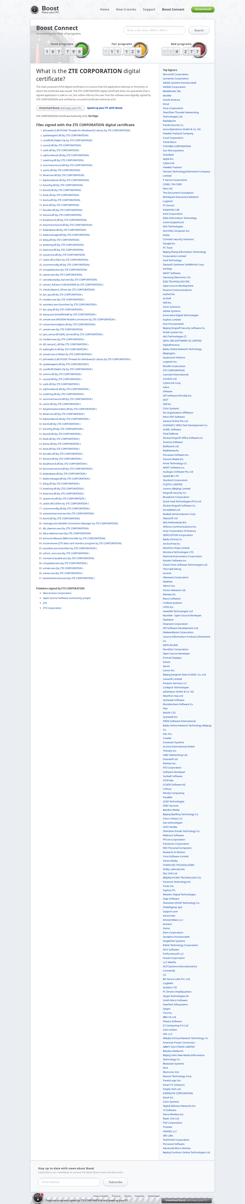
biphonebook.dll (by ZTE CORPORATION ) (66, 419)
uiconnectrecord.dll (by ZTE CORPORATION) (67, 165)
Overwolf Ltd (170, 759)
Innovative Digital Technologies (180, 315)
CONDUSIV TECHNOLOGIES (178, 865)
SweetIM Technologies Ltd (178, 611)
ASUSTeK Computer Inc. (176, 230)
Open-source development (178, 285)
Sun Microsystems (173, 150)
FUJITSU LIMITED (172, 484)
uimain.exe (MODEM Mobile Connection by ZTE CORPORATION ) (79, 319)
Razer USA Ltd (171, 1118)
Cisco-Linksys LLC (173, 818)
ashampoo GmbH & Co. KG (178, 691)
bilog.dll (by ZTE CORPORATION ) (61, 483)
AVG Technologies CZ (174, 336)
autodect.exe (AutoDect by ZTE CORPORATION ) (70, 304)
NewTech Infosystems (175, 1004)
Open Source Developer (176, 653)
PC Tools (167, 247)
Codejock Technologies (176, 687)
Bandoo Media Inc (173, 1051)
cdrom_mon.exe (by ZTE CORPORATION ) (66, 553)
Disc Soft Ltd (170, 873)
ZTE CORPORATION (174, 370)
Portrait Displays (172, 657)
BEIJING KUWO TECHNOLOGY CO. (182, 877)
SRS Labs (168, 1135)
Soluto (166, 662)
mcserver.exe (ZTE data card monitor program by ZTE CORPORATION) (82, 543)
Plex (165, 708)
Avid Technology (172, 260)
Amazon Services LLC (175, 683)
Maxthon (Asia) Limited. (176, 548)
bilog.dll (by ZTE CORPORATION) (61, 239)
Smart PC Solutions (174, 1085)
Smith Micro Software (175, 1000)
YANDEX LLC (170, 1131)
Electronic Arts (171, 1072)
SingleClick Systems (174, 941)
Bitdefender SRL (172, 91)
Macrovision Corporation (57, 593)
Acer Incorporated (173, 323)
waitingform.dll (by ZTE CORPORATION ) (65, 349)
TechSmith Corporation (176, 1139)
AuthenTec (169, 294)
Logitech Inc (170, 361)
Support (149, 9)
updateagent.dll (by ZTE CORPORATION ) (66, 364)
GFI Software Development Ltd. (180, 628)
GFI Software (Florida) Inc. (177, 395)
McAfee (167, 95)
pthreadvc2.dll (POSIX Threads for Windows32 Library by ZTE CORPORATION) (86, 130)
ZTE (45, 603)
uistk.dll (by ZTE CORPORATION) (61, 150)
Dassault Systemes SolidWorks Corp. (183, 264)
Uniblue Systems (172, 602)
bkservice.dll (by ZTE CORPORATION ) (64, 414)
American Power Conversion (179, 1042)
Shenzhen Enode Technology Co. (181, 831)
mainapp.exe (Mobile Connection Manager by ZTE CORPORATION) (80, 523)
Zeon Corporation (173, 932)
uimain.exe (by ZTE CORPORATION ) (63, 568)
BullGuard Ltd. (171, 446)
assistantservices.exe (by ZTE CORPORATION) (68, 513)
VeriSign (167, 268)
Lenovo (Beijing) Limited (176, 488)
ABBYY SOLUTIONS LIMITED (179, 1046)
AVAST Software (171, 273)
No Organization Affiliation (178, 412)
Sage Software (171, 898)
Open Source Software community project (67, 598)
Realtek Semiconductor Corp (179, 514)
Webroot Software (173, 835)
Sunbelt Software (172, 776)
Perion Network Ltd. (174, 590)
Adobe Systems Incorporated (179, 82)
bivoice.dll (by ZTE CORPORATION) (62, 215)
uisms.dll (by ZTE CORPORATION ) (62, 404)
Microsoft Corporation (175, 74)
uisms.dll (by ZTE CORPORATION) (61, 170)
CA (164, 974)
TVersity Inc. (170, 750)
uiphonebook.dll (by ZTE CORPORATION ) (66, 389)
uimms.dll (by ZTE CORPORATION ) (62, 374)
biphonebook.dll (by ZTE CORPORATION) (66, 180)
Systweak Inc (170, 717)
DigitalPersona (171, 345)
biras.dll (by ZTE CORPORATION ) (61, 448)
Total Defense (170, 433)
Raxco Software (171, 598)
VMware (167, 391)
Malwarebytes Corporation (178, 632)
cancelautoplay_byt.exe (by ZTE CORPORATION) (70, 279)
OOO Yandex (170, 827)
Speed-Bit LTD (171, 476)
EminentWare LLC (173, 920)
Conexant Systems (173, 742)
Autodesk (168, 154)
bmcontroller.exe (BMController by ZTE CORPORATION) (74, 538)
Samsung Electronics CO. (177, 277)
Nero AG (167, 188)
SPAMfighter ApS (172, 907)
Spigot (166, 1008)
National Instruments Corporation (182, 556)
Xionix (166, 928)
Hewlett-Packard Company (178, 133)
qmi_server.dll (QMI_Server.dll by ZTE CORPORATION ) (73, 334)
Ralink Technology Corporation (180, 945)
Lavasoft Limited (172, 679)
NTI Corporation (172, 767)
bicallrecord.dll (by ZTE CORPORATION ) (65, 463)
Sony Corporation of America (179, 531)
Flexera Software (172, 1021)
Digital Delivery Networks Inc (179, 1106)
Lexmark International (175, 374)
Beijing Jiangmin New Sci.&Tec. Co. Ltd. (184, 674)
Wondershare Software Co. (178, 704)
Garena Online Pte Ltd (175, 421)
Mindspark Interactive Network (180, 197)
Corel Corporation (173, 137)
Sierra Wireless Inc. (173, 1114)
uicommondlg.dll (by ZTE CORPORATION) (66, 264)
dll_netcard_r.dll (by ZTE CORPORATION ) (65, 344)
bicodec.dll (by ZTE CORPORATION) (62, 210)
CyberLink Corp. (172, 383)
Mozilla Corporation (174, 366)
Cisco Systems (171, 1101)
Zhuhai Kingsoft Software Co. (179, 505)
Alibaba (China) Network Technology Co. (185, 1038)
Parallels (167, 797)
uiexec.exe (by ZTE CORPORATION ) (63, 573)
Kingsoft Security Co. (174, 492)
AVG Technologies (173, 226)
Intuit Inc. (168, 1097)
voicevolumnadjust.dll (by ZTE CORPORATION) (69, 324)
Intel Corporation (173, 213)
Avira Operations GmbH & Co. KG (182, 129)
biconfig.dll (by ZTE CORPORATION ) (63, 429)
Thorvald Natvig (172, 569)
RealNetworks (171, 450)
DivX (165, 1067)
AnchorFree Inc (171, 543)
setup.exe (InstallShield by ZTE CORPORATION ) (69, 314)
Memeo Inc (169, 594)
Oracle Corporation (174, 958)
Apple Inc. (168, 159)
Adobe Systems (171, 311)
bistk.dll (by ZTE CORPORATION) (61, 195)
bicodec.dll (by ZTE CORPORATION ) (63, 453)
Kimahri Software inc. (175, 560)
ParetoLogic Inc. (172, 1080)
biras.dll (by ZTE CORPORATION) (61, 205)
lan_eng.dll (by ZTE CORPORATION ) (63, 309)
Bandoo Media (171, 810)
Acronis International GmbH (179, 746)
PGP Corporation (172, 1122)
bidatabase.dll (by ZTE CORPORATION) (64, 230)
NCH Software (171, 949)
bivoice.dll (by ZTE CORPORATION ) (62, 458)
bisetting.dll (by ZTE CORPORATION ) (63, 488)
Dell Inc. (167, 302)
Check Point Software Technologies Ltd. (185, 564)
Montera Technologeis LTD (178, 552)
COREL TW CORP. (172, 184)
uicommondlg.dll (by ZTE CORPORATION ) (66, 508)
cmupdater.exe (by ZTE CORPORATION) (65, 269)
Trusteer (167, 1127)
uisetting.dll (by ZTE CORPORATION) (63, 160)
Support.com (170, 911)
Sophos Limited (172, 319)
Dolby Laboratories (174, 869)
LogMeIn (168, 983)
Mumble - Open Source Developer (182, 615)
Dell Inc (167, 404)
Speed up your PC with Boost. (105, 108)
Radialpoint (169, 120)
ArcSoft (167, 298)
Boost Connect (173, 9)
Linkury (167, 788)
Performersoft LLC (173, 953)
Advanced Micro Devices (176, 1148)
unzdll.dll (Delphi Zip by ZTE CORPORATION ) (68, 369)
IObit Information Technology (180, 218)
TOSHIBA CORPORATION (177, 146)
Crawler (167, 738)
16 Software (169, 1110)
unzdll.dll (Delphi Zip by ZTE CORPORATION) (67, 140)
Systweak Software (173, 700)
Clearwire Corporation (175, 624)
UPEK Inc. (168, 607)
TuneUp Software (173, 442)
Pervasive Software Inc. (176, 455)
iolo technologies (172, 822)
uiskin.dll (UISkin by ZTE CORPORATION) (65, 259)
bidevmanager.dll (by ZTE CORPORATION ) (66, 478)
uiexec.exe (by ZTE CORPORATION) (62, 274)
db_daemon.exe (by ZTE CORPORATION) (66, 528)
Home (104, 9)
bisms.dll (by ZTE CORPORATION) (61, 200)
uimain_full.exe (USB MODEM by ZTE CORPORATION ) (73, 284)
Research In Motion (174, 852)
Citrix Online (170, 1029)
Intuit (166, 104)
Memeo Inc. (169, 763)
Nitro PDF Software (174, 416)
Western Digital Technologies (179, 894)
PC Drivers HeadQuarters (177, 991)
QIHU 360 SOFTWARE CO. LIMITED (182, 340)
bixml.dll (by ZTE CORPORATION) (61, 518)
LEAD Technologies (173, 801)
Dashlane (168, 619)
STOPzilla (168, 780)
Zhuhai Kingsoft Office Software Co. (183, 438)
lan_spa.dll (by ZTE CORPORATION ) (63, 294)
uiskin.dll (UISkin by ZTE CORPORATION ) (66, 503)
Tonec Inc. (168, 886)
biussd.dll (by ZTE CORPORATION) (62, 190)
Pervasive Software (174, 1144)
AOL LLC (167, 1034)
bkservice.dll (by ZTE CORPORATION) (63, 175)
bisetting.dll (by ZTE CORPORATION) (63, 244)
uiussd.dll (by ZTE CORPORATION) (62, 145)
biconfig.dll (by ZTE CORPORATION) (63, 185)
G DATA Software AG (174, 784)
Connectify (169, 970)
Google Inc (169, 243)
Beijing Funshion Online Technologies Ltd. (186, 1152)
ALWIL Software (172, 429)
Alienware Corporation (176, 577)
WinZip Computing (173, 793)
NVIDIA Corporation (174, 87)
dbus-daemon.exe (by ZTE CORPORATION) (67, 533)
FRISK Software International (179, 721)
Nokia (166, 235)
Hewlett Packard (172, 167)
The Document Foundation (178, 192)
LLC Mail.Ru (169, 962)
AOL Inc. (167, 734)
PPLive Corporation (174, 839)
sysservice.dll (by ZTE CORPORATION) (64, 254)
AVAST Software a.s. (174, 467)
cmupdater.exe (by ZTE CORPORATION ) (65, 563)
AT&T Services (170, 805)
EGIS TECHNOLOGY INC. (176, 281)
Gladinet (167, 581)
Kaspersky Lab (171, 209)
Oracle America (171, 99)
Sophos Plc (169, 890)
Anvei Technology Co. (175, 463)
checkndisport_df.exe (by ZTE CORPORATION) (69, 289)
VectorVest (169, 915)
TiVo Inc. (167, 1013)
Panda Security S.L (173, 125)
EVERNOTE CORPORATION (178, 1093)
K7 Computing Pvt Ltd (175, 1025)
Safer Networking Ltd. (175, 755)
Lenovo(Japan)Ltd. (173, 222)
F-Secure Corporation (175, 180)
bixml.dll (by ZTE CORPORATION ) (61, 424)
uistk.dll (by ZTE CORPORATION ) (61, 384)
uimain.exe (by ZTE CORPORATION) (63, 329)
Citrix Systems (171, 408)
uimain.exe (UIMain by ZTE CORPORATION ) (67, 354)
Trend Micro (169, 142)
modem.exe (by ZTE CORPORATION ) (63, 299)
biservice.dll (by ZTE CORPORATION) (63, 249)
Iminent (167, 924)
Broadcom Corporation (176, 497)
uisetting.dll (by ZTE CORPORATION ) (63, 394)
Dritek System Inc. (173, 332)
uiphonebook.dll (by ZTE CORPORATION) (66, 155)
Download (203, 9)
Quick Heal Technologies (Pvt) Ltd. (182, 501)
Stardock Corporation (175, 480)
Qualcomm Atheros (174, 357)
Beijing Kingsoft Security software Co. (184, 328)
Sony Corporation (173, 108)
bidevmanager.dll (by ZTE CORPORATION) (66, 235)
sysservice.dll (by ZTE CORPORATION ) (64, 498)
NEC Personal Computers (177, 848)
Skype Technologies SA (176, 996)
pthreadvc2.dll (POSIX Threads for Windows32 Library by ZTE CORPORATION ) (87, 359)
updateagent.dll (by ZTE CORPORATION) (65, 135)
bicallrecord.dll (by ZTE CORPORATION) (65, 220)
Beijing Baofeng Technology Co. (181, 814)
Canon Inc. (169, 670)
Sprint (166, 666)
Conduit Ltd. (170, 378)
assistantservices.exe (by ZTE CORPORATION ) (69, 578)
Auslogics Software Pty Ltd (178, 471)
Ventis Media (170, 860)
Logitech (168, 201)
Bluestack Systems (173, 1063)
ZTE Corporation (52, 608)
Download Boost (60, 108)
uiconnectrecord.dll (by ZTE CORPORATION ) (68, 399)
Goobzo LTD (170, 987)
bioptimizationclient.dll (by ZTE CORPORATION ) (70, 409)
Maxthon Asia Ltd (173, 695)
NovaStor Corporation (175, 649)
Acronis (167, 573)
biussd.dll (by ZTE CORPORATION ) (62, 434)
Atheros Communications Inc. (180, 526)
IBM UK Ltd (169, 1017)
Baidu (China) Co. (172, 539)
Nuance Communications (177, 290)
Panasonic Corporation (176, 843)
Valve (166, 387)
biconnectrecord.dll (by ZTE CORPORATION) (67, 225)
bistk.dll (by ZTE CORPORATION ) (61, 438)
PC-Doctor (169, 205)
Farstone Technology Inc (177, 881)
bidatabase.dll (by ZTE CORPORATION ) (65, 473)
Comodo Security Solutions (178, 239)
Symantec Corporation (176, 78)
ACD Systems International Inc (180, 966)
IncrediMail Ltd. (171, 509)
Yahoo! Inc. (169, 585)
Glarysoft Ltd (170, 518)
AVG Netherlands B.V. (175, 522)
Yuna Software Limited (176, 856)
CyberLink (168, 163)
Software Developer (174, 772)
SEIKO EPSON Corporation (178, 535)
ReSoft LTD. (169, 712)
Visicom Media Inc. (173, 459)
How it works (126, 9)
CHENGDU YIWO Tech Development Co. (185, 425)
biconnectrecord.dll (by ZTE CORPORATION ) (68, 468)
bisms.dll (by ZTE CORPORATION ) (62, 443)
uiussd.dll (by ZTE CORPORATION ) (62, 379)
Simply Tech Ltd (172, 1089)
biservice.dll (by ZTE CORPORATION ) (63, 493)
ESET (165, 399)
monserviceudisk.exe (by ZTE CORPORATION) (68, 558)
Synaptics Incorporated (176, 936)
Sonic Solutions (171, 306)
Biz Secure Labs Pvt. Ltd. (176, 979)
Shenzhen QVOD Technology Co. (181, 903)
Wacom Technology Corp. (177, 1076)
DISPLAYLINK (170, 645)
